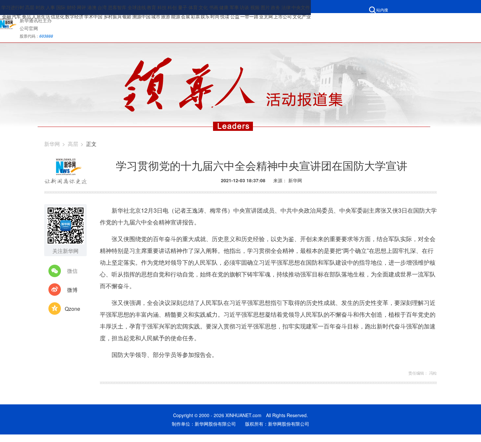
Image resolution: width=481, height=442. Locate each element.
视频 (254, 7)
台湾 (102, 7)
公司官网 (29, 28)
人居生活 (41, 16)
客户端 (336, 19)
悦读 (224, 16)
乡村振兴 (112, 16)
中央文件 (301, 7)
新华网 (52, 144)
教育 (151, 7)
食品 (26, 16)
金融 (6, 16)
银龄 (127, 16)
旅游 (165, 16)
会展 (185, 16)
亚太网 (266, 16)
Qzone (72, 308)
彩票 (195, 16)
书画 (213, 7)
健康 (223, 7)
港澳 (92, 7)
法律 (286, 7)
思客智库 (117, 7)
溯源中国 (141, 16)
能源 (175, 16)
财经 (71, 7)
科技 (162, 7)
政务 (275, 7)
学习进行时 (12, 7)
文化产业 (302, 16)
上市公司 (283, 16)
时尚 (215, 16)
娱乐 (205, 16)
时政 (40, 7)
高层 (29, 7)
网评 (81, 7)
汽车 (16, 16)
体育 (193, 7)
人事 (50, 7)
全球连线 (137, 7)
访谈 (244, 7)
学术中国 (93, 16)
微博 (72, 289)
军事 (234, 7)
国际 (60, 7)
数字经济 (74, 16)
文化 (203, 7)
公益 (235, 16)
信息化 (57, 16)
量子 (182, 7)
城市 (155, 16)
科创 (172, 7)
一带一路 (249, 16)
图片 (265, 7)
